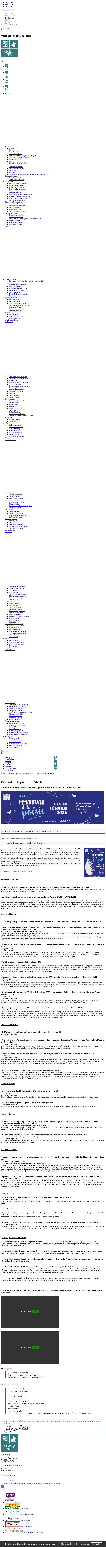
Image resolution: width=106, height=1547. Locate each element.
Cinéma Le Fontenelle (16, 710)
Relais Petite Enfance (16, 498)
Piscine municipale (15, 738)
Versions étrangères (8, 10)
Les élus (11, 150)
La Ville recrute (14, 314)
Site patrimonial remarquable (18, 386)
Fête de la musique (15, 729)
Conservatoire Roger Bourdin (18, 705)
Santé (7, 639)
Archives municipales (16, 217)
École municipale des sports (18, 515)
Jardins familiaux (14, 412)
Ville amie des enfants (16, 528)
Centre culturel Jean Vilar (17, 708)
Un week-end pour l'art (16, 723)
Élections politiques (11, 320)
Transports (8, 438)
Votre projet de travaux (16, 390)
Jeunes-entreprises (15, 209)
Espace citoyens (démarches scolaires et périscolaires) (26, 281)
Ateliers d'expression (16, 513)
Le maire (12, 148)
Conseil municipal (15, 152)
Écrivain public (14, 618)
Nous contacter (39, 1483)
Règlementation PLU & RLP (18, 382)
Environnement (10, 399)
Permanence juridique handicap (19, 598)
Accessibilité (30, 1483)
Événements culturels (12, 721)
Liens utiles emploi (15, 318)
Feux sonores (13, 592)
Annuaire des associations (17, 183)
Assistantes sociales (15, 609)
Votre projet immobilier (16, 388)
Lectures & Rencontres (41, 863)
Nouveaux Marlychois (16, 168)
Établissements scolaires (17, 502)
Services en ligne (10, 279)
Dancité (65, 863)
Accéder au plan (9, 1475)
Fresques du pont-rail (16, 719)
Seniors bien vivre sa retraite (14, 624)
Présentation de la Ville (16, 215)
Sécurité (7, 423)
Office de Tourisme (15, 716)
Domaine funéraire (15, 301)
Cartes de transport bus (16, 588)
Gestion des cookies (7, 1483)
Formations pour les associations (19, 196)
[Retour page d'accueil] (9, 57)
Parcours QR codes (15, 224)
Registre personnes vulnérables (19, 616)
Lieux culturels (10, 703)
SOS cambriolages (15, 429)
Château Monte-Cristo (16, 714)
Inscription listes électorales (18, 288)
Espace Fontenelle (15, 627)
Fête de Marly (13, 727)
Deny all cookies (82, 1544)
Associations (9, 181)
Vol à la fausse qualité (16, 432)
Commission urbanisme (16, 180)
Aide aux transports (15, 607)
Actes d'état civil (14, 299)
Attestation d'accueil (15, 307)
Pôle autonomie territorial (17, 596)
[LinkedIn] (6, 79)
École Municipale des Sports (18, 743)
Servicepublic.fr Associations (18, 198)
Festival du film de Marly (17, 725)
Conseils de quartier (15, 178)
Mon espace (48, 1483)
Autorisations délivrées (16, 395)
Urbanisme (8, 375)
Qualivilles (12, 170)
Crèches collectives (15, 495)
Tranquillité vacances (16, 427)
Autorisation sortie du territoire (19, 305)
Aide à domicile (14, 635)
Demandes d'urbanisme (16, 290)
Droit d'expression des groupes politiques (22, 156)
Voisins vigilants (14, 430)
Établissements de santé (16, 642)
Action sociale (9, 601)
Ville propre (13, 410)
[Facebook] (6, 66)
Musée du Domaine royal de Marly (20, 712)
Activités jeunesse (11, 519)
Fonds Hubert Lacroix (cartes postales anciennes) (25, 219)
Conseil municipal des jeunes (18, 526)
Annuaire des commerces (17, 211)
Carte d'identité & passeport (18, 303)
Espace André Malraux (16, 187)
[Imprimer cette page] (92, 776)
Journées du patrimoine (16, 731)
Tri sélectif (8, 417)
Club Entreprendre (15, 207)
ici (45, 843)
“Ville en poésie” (13, 1421)
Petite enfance (9, 493)
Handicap (8, 585)
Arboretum (12, 406)
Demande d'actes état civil (17, 285)
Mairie (7, 146)
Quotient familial (14, 292)
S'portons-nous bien (15, 745)
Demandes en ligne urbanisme (19, 378)
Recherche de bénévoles (17, 200)
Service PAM (13, 600)
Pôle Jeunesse (13, 521)
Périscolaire (9, 509)
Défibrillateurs (13, 640)
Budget (11, 161)
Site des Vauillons (15, 384)
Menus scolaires (14, 504)
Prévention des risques (16, 436)
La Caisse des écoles (16, 517)
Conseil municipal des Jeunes (18, 163)
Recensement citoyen (16, 286)
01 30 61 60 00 (9, 1462)
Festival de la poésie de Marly (19, 732)
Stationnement (13, 590)
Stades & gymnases (15, 740)
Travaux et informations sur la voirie (21, 416)
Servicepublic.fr (14, 283)
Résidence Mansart (15, 629)
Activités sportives (15, 742)
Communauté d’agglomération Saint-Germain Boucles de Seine (30, 174)
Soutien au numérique (16, 613)
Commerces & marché (16, 204)
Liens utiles (13, 622)
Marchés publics (14, 296)
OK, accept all (66, 1544)
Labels (3, 1489)
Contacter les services (16, 167)
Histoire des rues (14, 220)
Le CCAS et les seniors (16, 626)
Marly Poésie (55, 863)
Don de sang (13, 648)
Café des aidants (14, 620)
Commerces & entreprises (13, 202)
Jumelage (12, 172)
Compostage (13, 421)
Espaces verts (13, 404)
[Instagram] (6, 76)
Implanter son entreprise (17, 206)
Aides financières (14, 605)
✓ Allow (35, 1311)
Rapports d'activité (15, 159)
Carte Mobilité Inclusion (17, 587)
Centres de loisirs (14, 511)
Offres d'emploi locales (16, 316)
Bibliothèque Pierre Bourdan (18, 706)
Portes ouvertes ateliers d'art (18, 734)
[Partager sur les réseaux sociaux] (104, 776)
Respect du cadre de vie (17, 408)
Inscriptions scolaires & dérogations (20, 506)
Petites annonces (9, 1480)
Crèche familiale (14, 496)
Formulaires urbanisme (16, 309)
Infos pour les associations (17, 189)
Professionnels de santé (16, 644)
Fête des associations (16, 185)
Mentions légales (19, 1483)
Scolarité (8, 500)
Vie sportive (9, 736)
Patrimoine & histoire (12, 213)
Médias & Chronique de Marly (19, 157)
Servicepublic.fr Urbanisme (18, 377)
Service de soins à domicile (18, 633)
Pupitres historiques (15, 222)
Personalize (96, 1544)
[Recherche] (2, 61)
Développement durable (17, 414)
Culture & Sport (13, 773)
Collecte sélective (14, 419)
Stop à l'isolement (15, 614)
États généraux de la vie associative (20, 194)
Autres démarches (11, 298)
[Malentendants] (6, 90)
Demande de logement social (18, 294)
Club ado (12, 522)
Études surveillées (15, 508)
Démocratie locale (11, 176)
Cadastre (12, 393)
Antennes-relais (14, 397)
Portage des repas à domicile (18, 631)
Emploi (7, 312)
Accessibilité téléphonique (17, 594)
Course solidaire (14, 747)
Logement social (14, 603)
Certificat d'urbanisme (16, 391)
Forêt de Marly (14, 403)
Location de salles (15, 193)
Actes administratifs (15, 154)
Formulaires (13, 380)
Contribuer (56, 1483)
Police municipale (15, 425)
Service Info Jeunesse (16, 524)
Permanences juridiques (17, 611)
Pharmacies (13, 646)
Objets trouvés (14, 434)
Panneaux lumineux (15, 191)
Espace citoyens (10, 530)
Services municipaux (16, 165)
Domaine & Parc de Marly (17, 401)
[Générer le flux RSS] (96, 776)
